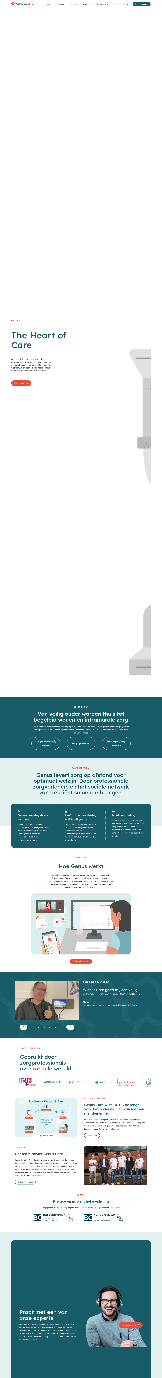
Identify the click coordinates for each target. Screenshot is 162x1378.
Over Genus (101, 4)
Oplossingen (59, 4)
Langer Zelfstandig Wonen (45, 743)
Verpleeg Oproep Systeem (116, 743)
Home (47, 4)
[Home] (22, 4)
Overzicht (85, 4)
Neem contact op (129, 1325)
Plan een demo (141, 4)
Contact (116, 4)
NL (124, 4)
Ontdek (74, 4)
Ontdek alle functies (81, 961)
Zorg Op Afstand (81, 743)
